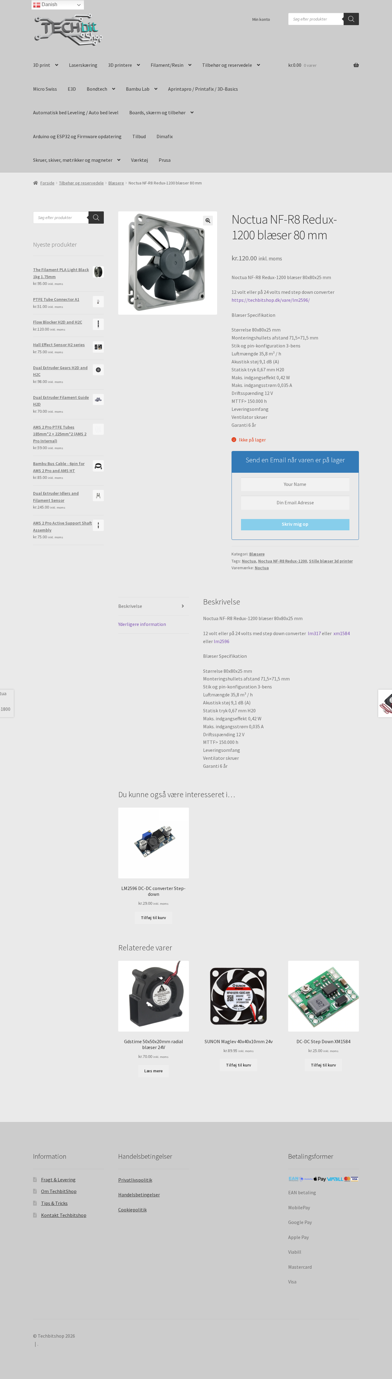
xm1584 (342, 633)
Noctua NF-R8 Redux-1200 (282, 561)
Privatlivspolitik (135, 1180)
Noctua (249, 561)
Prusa (165, 160)
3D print (41, 65)
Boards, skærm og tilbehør (157, 112)
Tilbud (139, 136)
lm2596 (221, 641)
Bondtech (97, 89)
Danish (48, 4)
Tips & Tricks (54, 1203)
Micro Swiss (45, 89)
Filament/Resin (167, 65)
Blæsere (116, 183)
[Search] (351, 19)
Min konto (261, 19)
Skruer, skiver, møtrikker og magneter (72, 160)
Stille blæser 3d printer (331, 561)
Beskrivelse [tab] (130, 606)
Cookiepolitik (132, 1210)
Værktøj (139, 160)
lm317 (314, 633)
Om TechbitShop (59, 1191)
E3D (72, 89)
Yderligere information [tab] (142, 624)
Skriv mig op (295, 524)
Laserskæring (83, 65)
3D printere (120, 65)
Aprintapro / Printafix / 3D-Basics (203, 89)
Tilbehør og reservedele (227, 65)
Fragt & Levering (58, 1179)
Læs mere (153, 1071)
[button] (208, 220)
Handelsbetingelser (139, 1194)
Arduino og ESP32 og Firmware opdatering (77, 136)
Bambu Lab (137, 89)
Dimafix (164, 136)
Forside (47, 183)
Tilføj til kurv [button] (153, 917)
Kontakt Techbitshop (63, 1215)
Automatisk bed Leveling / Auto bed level (76, 112)
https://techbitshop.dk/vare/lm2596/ (271, 300)
